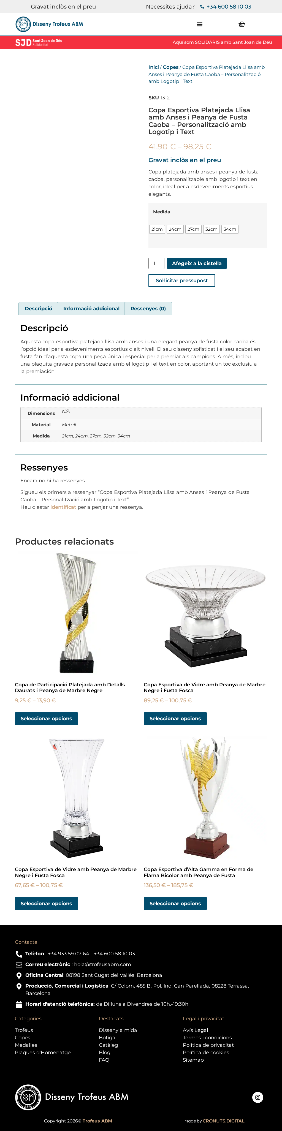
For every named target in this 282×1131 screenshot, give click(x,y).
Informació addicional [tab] (91, 309)
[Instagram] (257, 1097)
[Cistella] (242, 24)
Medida (161, 212)
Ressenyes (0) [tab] (148, 309)
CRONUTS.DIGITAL (224, 1121)
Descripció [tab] (38, 309)
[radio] (157, 229)
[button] (199, 24)
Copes (170, 67)
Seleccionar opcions (46, 719)
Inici (153, 67)
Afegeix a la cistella (197, 263)
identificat (63, 507)
